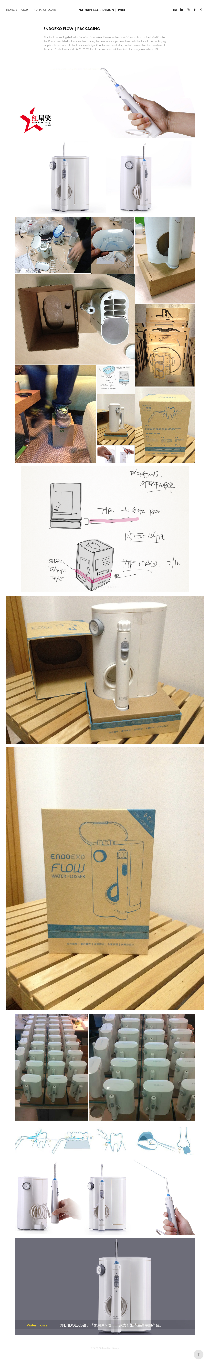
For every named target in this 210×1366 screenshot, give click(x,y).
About (25, 9)
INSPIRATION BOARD (44, 9)
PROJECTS (11, 9)
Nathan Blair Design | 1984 (101, 10)
